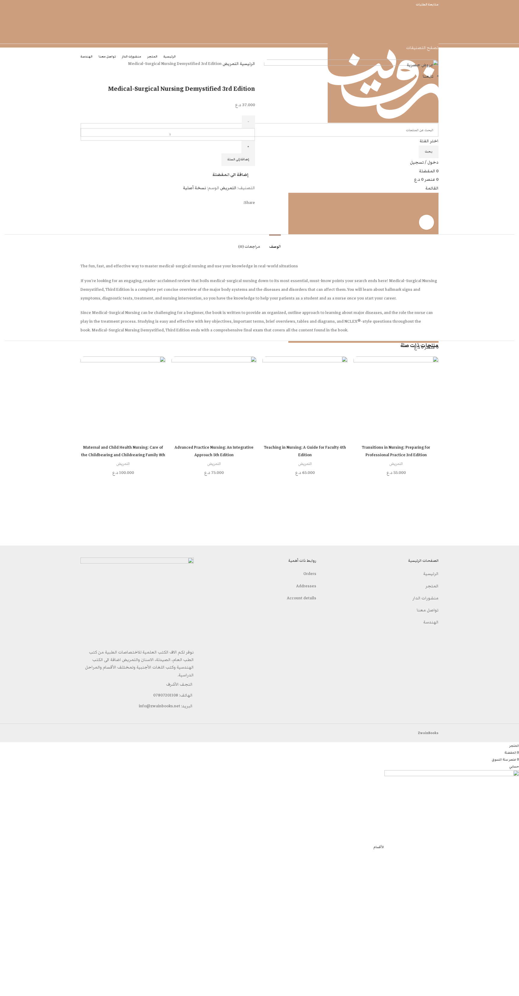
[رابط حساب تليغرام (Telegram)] (513, 522)
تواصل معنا (428, 610)
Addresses (306, 586)
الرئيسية (247, 63)
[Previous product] (252, 72)
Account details (301, 598)
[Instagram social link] (513, 486)
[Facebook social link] (513, 474)
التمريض (230, 63)
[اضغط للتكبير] (426, 222)
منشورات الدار (425, 598)
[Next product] (240, 72)
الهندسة (431, 622)
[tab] (275, 244)
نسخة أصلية (194, 188)
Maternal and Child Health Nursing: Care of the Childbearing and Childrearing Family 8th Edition (123, 455)
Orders (309, 573)
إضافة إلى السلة (238, 159)
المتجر (432, 586)
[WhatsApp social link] (513, 498)
